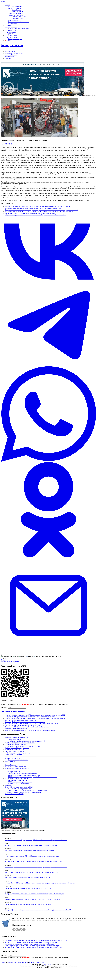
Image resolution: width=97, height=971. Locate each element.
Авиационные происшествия (14, 53)
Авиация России (12, 45)
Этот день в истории (15, 39)
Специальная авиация (15, 15)
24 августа (8, 715)
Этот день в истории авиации (13, 711)
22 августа (8, 717)
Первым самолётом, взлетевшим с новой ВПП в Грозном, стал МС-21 (27, 877)
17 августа (8, 722)
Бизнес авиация (13, 20)
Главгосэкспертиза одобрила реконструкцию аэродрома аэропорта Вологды (29, 850)
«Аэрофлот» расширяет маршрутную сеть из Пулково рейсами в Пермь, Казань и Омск (33, 208)
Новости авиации (10, 51)
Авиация (7, 5)
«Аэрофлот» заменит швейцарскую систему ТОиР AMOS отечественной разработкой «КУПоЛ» (36, 840)
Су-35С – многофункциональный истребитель (20, 743)
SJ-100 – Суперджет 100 (12, 772)
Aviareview (8, 58)
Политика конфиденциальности (17, 962)
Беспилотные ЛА (14, 23)
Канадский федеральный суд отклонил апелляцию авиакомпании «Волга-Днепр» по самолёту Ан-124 (38, 910)
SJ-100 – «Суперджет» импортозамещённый (22, 773)
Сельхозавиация (17, 18)
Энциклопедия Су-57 (15, 739)
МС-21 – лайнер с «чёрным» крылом (20, 782)
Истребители (16, 10)
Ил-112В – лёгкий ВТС (12, 758)
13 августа (8, 727)
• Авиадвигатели (11, 27)
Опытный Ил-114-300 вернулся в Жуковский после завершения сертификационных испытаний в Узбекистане (40, 883)
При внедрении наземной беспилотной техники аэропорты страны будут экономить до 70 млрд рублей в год (40, 211)
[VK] (48, 283)
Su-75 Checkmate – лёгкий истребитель (17, 753)
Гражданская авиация (15, 6)
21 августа (8, 718)
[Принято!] (22, 656)
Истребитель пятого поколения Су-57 (17, 737)
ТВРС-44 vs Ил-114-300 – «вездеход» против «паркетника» (27, 790)
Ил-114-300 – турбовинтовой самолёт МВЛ (18, 787)
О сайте (3, 962)
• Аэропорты (9, 34)
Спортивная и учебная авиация (18, 22)
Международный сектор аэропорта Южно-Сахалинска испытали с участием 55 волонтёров (34, 894)
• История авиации (11, 37)
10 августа (8, 730)
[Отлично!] (37, 656)
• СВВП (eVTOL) (11, 30)
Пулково (3, 660)
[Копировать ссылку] (1, 655)
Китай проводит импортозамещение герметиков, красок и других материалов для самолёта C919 (36, 867)
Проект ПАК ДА (10, 765)
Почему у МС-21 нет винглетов (18, 783)
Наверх (3, 1)
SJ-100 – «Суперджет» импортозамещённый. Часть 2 (25, 775)
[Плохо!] (16, 656)
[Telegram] (48, 365)
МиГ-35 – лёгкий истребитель (14, 751)
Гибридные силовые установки (18, 28)
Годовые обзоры (10, 56)
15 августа (8, 725)
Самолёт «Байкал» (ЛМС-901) (14, 794)
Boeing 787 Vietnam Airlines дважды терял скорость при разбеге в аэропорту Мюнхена (32, 899)
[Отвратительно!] (7, 656)
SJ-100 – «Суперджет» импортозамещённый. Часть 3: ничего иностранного (32, 777)
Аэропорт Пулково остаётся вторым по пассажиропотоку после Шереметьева (30, 213)
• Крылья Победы (11, 35)
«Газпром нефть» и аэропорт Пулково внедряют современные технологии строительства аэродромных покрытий (41, 210)
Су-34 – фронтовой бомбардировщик (17, 748)
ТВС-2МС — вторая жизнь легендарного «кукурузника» (23, 792)
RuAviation (40, 962)
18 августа (8, 720)
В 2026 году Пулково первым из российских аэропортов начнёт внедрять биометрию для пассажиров (37, 206)
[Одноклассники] (48, 557)
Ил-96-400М (9, 785)
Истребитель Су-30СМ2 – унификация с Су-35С (24, 746)
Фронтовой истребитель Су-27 (14, 749)
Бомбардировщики (18, 11)
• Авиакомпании (10, 32)
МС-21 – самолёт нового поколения (16, 778)
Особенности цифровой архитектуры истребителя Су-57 (26, 741)
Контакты (32, 962)
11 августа (8, 728)
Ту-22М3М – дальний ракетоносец (16, 766)
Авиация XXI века (11, 55)
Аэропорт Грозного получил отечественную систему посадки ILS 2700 (28, 888)
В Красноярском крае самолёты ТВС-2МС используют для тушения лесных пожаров (32, 856)
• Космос (8, 25)
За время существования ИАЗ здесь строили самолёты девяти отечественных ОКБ (31, 872)
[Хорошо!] (30, 656)
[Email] (48, 652)
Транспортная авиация (15, 13)
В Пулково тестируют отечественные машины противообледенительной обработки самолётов (35, 215)
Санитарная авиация (18, 17)
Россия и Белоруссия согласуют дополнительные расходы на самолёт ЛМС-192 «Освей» (33, 861)
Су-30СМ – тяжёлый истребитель (15, 744)
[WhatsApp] (48, 461)
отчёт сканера (46, 964)
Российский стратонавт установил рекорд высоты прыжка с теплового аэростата (31, 845)
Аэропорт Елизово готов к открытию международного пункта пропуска (28, 904)
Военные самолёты (14, 8)
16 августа (8, 723)
